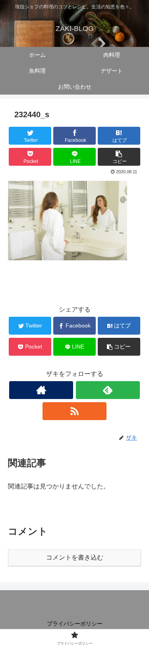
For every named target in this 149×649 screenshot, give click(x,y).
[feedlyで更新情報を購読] (108, 390)
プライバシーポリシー (75, 623)
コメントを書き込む (74, 557)
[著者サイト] (41, 390)
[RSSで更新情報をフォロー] (74, 411)
